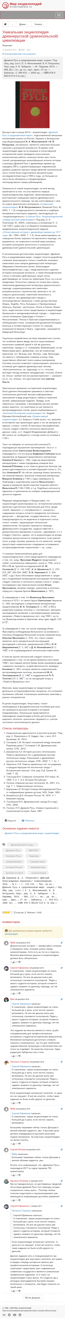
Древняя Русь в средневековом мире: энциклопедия (32, 833)
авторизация (11, 933)
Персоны (29, 820)
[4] (10, 912)
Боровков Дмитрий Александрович (20, 54)
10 (24, 677)
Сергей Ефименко (21, 1003)
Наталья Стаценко (21, 1210)
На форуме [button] (34, 1297)
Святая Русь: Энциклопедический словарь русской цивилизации (32, 218)
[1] (3, 912)
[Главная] (5, 24)
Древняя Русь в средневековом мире (30, 133)
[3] (8, 912)
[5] (13, 912)
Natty (14, 1154)
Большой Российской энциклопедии (22, 413)
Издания (11, 820)
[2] (6, 912)
